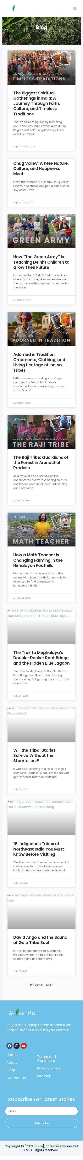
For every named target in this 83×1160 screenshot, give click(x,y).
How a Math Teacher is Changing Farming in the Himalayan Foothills (38, 560)
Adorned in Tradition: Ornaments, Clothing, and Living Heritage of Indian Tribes (39, 362)
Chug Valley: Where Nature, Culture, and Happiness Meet (41, 169)
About (11, 1062)
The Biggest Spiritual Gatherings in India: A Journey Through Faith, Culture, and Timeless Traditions (36, 103)
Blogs (11, 1070)
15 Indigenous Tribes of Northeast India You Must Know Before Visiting (38, 849)
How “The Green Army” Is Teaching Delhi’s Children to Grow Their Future (41, 262)
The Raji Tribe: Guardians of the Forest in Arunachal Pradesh (40, 463)
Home (11, 1054)
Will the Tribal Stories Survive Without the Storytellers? (34, 755)
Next (49, 985)
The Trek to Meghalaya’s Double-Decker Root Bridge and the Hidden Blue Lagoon (41, 658)
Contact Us (16, 1077)
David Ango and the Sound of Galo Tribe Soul (40, 940)
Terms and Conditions (46, 1058)
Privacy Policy (48, 1068)
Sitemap (44, 1075)
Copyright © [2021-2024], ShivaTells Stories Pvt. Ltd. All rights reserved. (41, 1148)
